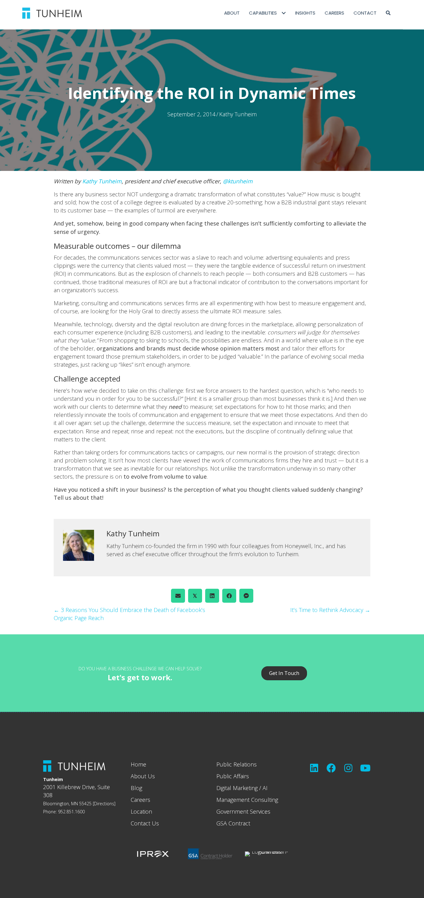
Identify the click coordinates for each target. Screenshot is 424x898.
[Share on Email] (178, 596)
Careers (140, 799)
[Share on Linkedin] (212, 596)
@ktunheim (238, 181)
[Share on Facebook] (229, 596)
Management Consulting (247, 799)
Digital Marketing (237, 788)
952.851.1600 (71, 812)
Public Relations (236, 764)
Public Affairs (232, 776)
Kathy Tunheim (238, 114)
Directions (104, 803)
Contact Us (145, 823)
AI (265, 788)
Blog (136, 788)
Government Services (243, 811)
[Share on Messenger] (246, 596)
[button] (388, 13)
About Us (143, 776)
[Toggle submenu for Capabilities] (283, 13)
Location (141, 811)
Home (138, 764)
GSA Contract (233, 823)
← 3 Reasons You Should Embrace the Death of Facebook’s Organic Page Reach (129, 614)
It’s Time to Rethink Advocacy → (330, 610)
